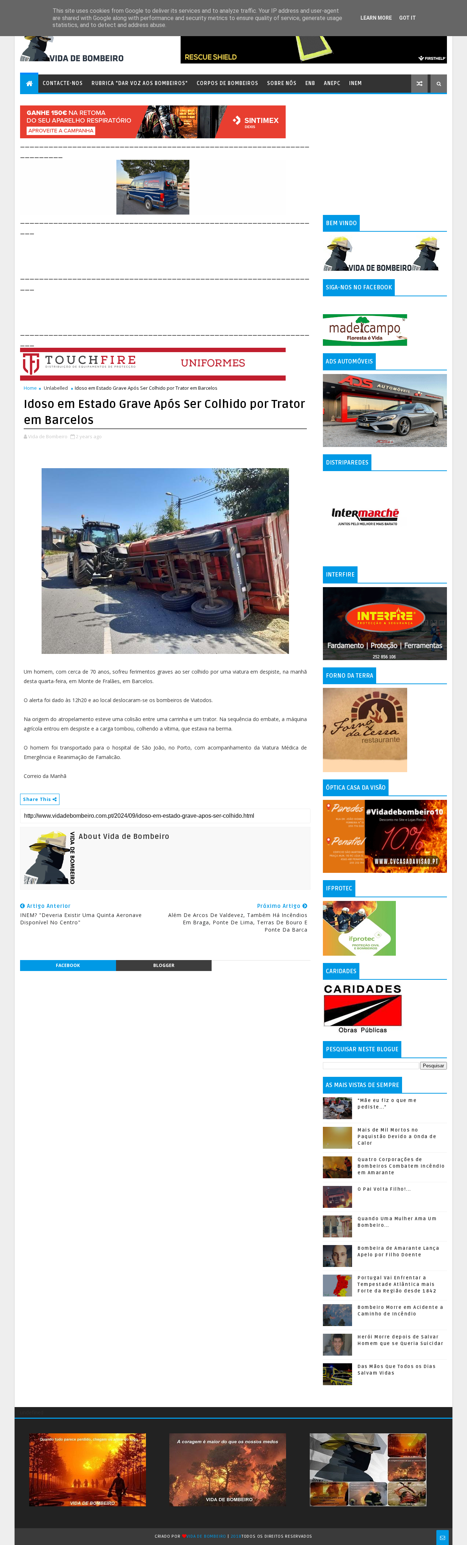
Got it (407, 18)
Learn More (376, 18)
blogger (163, 965)
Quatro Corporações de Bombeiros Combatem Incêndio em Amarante (401, 1166)
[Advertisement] (153, 252)
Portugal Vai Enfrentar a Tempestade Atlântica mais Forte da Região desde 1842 (397, 1284)
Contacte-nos (63, 83)
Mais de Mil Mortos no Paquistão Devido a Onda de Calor (397, 1136)
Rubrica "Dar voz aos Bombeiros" (140, 83)
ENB (310, 83)
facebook (68, 965)
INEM (355, 83)
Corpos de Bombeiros (227, 83)
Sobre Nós (282, 83)
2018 (236, 1536)
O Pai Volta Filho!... (384, 1189)
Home (30, 388)
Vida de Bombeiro (206, 1536)
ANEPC (332, 83)
